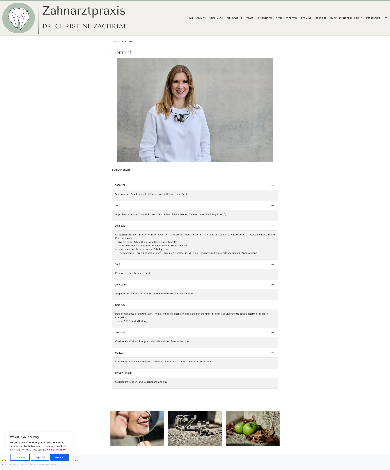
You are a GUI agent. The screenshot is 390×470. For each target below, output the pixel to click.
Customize (20, 457)
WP (15, 465)
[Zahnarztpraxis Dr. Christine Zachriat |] (64, 17)
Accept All (59, 457)
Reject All (40, 457)
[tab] (195, 185)
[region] (39, 448)
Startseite (115, 41)
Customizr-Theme (47, 465)
